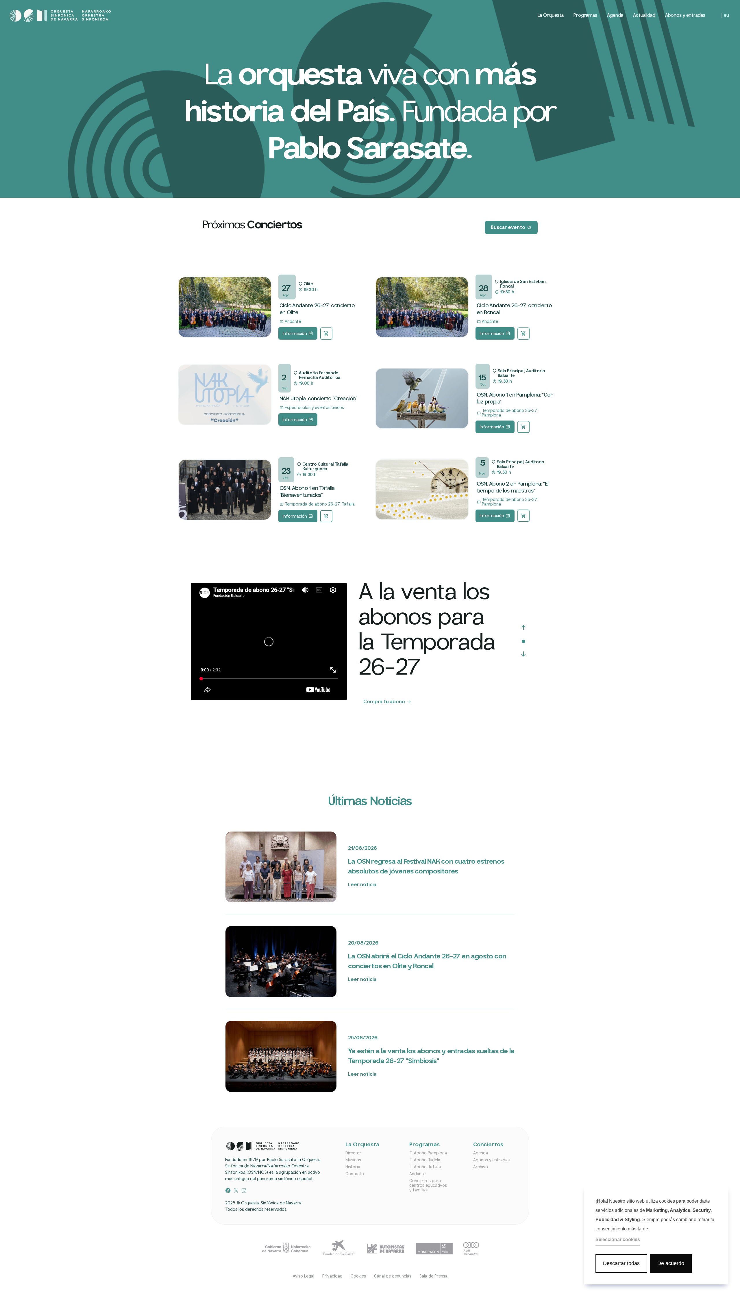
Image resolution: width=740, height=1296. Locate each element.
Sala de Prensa (433, 1276)
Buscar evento (508, 227)
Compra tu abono (384, 702)
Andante (417, 1174)
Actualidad (644, 15)
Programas (585, 15)
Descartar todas (621, 1263)
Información (294, 334)
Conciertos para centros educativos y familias (428, 1185)
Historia (352, 1167)
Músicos (353, 1160)
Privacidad (332, 1276)
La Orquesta (551, 15)
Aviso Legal (303, 1276)
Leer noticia (362, 885)
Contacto (354, 1174)
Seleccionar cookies (617, 1239)
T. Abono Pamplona (428, 1153)
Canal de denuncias (392, 1276)
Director (353, 1153)
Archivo (480, 1167)
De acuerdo (670, 1263)
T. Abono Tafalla (425, 1167)
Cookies (358, 1276)
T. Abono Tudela (424, 1160)
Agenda (615, 15)
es (717, 15)
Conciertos (488, 1145)
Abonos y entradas (685, 15)
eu (726, 15)
